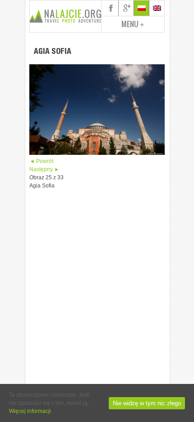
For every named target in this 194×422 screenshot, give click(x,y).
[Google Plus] (126, 8)
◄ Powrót (41, 161)
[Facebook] (111, 8)
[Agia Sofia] (97, 153)
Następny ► (44, 169)
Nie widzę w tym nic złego (147, 403)
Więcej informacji (30, 411)
